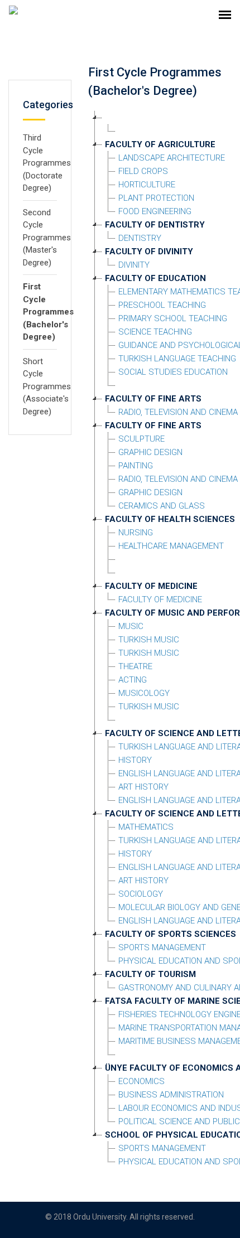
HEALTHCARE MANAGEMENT (171, 546)
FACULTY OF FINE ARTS (153, 399)
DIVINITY (134, 265)
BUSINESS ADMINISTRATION (171, 1095)
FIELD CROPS (143, 171)
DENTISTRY (139, 238)
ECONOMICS (141, 1081)
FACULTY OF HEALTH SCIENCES (170, 519)
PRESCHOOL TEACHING (162, 305)
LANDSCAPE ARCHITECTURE (171, 158)
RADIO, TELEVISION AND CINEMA (178, 412)
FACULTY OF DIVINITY (149, 251)
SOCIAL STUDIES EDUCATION (173, 372)
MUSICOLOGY (144, 693)
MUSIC (130, 626)
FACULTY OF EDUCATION (155, 278)
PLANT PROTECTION (156, 198)
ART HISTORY (143, 787)
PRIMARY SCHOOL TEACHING (172, 318)
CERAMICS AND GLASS (161, 506)
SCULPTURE (141, 439)
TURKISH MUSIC (148, 640)
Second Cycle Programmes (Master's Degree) (47, 237)
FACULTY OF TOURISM (150, 974)
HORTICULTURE (146, 185)
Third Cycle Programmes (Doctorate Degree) (47, 163)
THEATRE (135, 666)
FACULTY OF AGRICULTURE (160, 144)
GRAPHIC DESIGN (150, 452)
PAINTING (135, 466)
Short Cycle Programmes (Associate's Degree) (47, 386)
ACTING (132, 680)
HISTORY (135, 760)
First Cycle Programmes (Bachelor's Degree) (48, 312)
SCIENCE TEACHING (155, 332)
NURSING (135, 533)
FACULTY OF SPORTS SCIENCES (170, 934)
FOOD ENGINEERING (154, 211)
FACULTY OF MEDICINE (151, 586)
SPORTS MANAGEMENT (162, 947)
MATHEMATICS (146, 827)
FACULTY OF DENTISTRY (155, 225)
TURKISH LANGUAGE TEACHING (177, 359)
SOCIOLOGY (140, 894)
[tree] (160, 639)
